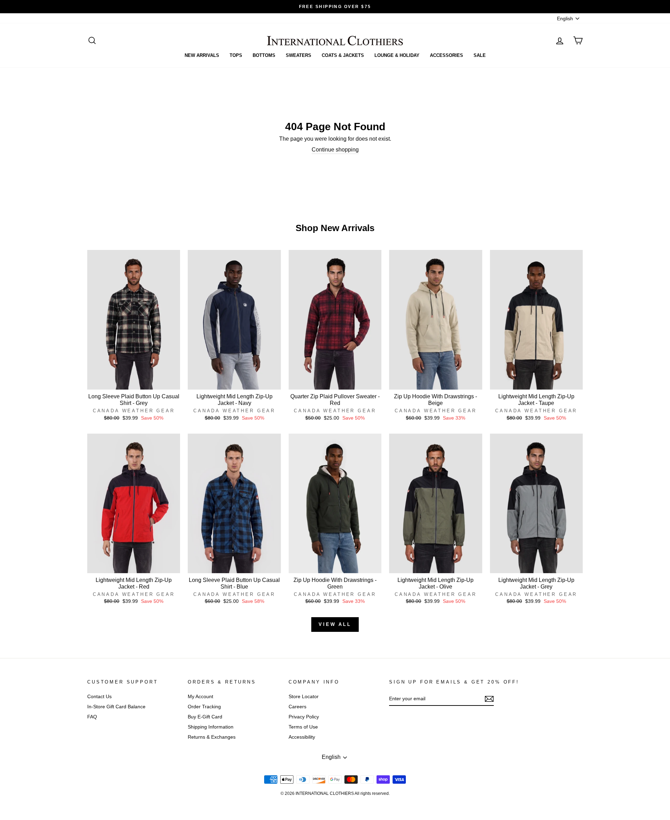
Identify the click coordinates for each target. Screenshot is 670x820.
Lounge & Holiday (396, 55)
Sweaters (298, 55)
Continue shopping (335, 150)
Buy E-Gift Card (205, 716)
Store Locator (304, 696)
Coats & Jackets (343, 55)
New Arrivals (202, 55)
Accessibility (302, 737)
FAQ (92, 716)
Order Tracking (204, 706)
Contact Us (99, 696)
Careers (297, 706)
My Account (200, 696)
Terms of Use (303, 727)
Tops (236, 55)
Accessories (446, 55)
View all (335, 624)
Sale (480, 55)
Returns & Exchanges (212, 737)
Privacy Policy (304, 716)
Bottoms (264, 55)
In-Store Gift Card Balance (116, 706)
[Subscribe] (489, 699)
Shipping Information (210, 727)
